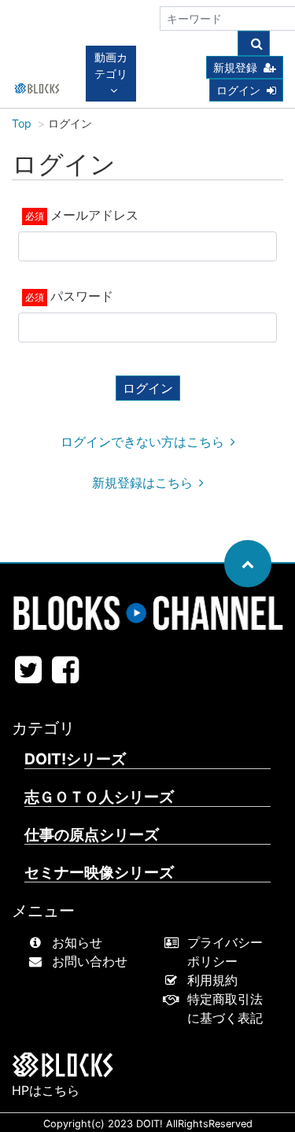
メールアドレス (94, 215)
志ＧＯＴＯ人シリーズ (99, 797)
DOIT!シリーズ (75, 759)
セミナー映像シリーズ (99, 873)
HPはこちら (45, 1090)
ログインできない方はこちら (142, 441)
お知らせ (77, 942)
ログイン (238, 90)
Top (21, 123)
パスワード (81, 296)
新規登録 (235, 67)
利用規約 (212, 980)
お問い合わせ (89, 961)
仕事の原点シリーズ (91, 835)
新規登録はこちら (142, 482)
